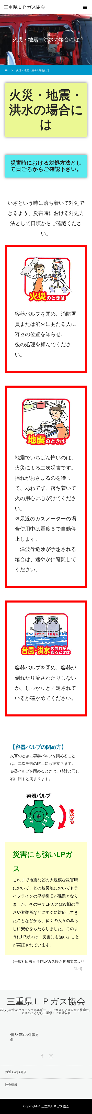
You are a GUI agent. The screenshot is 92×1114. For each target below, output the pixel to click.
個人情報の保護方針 (24, 1037)
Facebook (41, 1055)
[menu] (85, 7)
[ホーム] (6, 67)
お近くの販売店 (16, 1072)
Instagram (50, 1055)
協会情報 (11, 1085)
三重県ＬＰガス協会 (24, 7)
